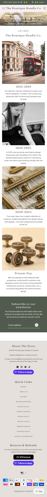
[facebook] (18, 366)
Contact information (23, 436)
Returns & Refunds (23, 402)
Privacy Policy (23, 406)
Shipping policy (23, 431)
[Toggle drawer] (3, 8)
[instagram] (22, 366)
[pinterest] (25, 366)
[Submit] (36, 325)
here (33, 452)
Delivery (23, 397)
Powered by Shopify (23, 491)
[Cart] (44, 8)
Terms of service (23, 426)
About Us (23, 392)
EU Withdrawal (23, 457)
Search (23, 387)
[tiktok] (29, 366)
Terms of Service (23, 411)
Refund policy (23, 416)
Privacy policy (23, 421)
